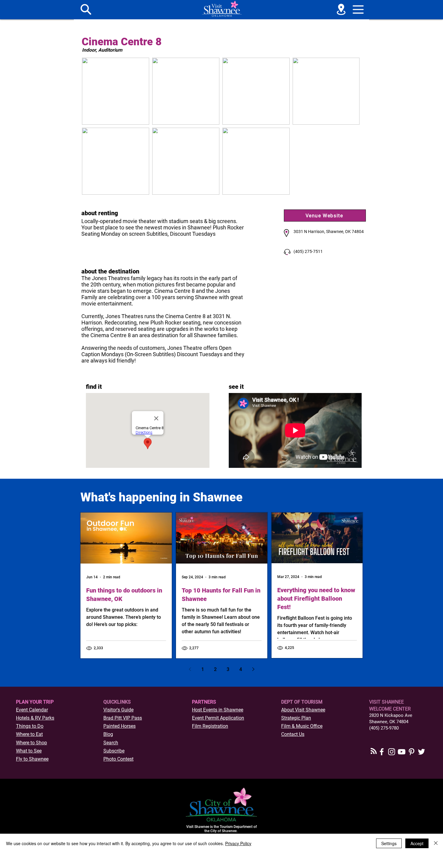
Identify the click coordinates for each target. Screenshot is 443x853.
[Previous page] (189, 669)
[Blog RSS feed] (374, 751)
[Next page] (253, 669)
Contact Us (292, 734)
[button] (358, 9)
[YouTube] (401, 751)
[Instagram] (391, 751)
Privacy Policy (238, 843)
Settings (389, 843)
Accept (416, 843)
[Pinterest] (411, 751)
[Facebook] (381, 751)
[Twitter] (421, 751)
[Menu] (86, 9)
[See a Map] (341, 9)
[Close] (435, 843)
